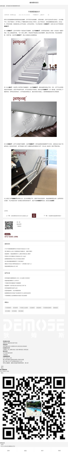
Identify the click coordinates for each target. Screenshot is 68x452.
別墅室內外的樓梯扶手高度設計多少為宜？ (16, 256)
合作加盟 (5, 353)
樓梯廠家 (55, 307)
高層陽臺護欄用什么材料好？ (12, 280)
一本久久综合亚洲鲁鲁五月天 (7, 446)
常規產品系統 (6, 341)
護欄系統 (5, 343)
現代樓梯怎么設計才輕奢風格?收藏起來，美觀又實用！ (19, 251)
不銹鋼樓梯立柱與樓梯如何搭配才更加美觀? (16, 295)
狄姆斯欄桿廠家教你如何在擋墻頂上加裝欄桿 (21, 215)
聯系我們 (5, 351)
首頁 (7, 6)
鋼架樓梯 (21, 311)
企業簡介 (5, 349)
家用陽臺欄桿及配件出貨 (11, 288)
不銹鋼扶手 (36, 15)
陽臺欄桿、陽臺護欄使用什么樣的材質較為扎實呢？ (18, 254)
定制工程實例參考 (12, 346)
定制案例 (24, 346)
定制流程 (19, 346)
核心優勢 (10, 349)
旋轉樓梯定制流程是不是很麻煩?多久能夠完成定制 (18, 293)
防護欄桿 (32, 307)
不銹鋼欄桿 (8, 307)
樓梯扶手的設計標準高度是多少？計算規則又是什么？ (19, 264)
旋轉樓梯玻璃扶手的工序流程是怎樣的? (15, 259)
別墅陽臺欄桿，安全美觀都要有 (13, 290)
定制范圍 (5, 346)
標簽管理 (16, 361)
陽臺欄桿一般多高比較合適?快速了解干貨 (15, 285)
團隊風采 (21, 349)
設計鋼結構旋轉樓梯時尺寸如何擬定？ (14, 261)
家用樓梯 (14, 311)
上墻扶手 (42, 15)
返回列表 (34, 215)
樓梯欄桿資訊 (16, 6)
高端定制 (5, 344)
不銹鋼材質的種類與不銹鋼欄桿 (13, 283)
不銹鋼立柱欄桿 (24, 307)
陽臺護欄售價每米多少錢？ (12, 266)
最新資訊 (10, 6)
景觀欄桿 (38, 307)
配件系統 (15, 343)
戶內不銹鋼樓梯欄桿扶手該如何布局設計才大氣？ (17, 249)
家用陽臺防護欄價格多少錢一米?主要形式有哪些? (17, 278)
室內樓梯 (7, 311)
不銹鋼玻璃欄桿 (47, 307)
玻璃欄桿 (15, 307)
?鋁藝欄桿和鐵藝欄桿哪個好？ (55, 215)
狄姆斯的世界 (6, 348)
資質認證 (26, 349)
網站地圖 (21, 359)
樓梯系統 (10, 343)
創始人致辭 (15, 349)
